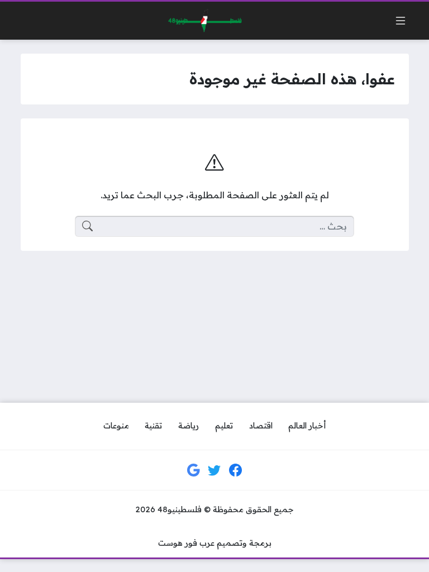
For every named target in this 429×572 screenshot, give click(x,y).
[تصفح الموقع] (400, 20)
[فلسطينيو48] (202, 21)
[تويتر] (214, 470)
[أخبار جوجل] (194, 470)
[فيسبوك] (236, 470)
